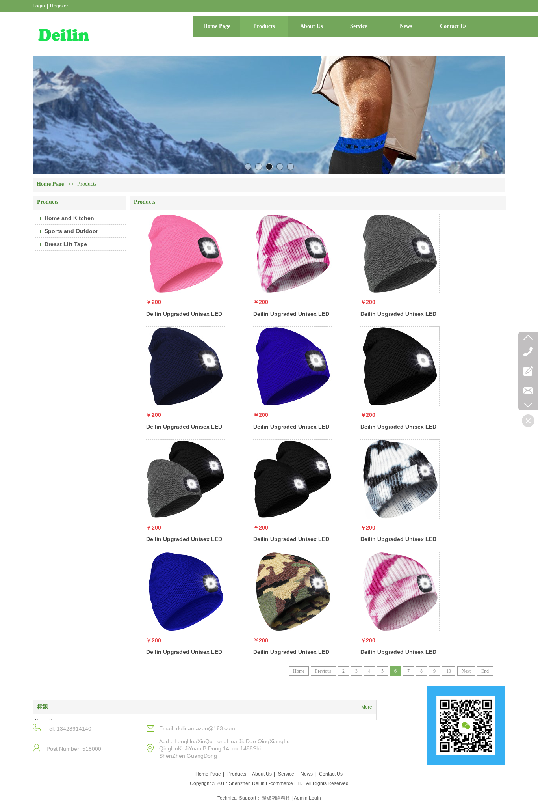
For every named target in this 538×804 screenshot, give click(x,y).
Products (86, 184)
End (485, 671)
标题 (42, 707)
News (307, 774)
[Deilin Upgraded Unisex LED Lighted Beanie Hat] (185, 253)
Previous (323, 671)
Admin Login (307, 798)
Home (298, 671)
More (366, 707)
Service (286, 774)
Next (466, 671)
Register (59, 6)
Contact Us (331, 774)
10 (448, 671)
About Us (262, 774)
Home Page (50, 184)
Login (39, 6)
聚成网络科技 (276, 798)
